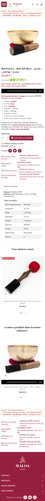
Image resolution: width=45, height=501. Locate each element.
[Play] (4, 91)
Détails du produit (11, 186)
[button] (22, 157)
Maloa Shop (15, 4)
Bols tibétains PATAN (34, 412)
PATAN (13, 101)
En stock (4, 146)
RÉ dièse (12, 106)
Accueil (3, 410)
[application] (22, 91)
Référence (8, 194)
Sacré (12, 104)
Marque (7, 192)
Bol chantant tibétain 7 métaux (13, 96)
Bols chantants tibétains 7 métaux (14, 412)
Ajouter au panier (21, 138)
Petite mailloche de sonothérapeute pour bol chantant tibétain (22, 302)
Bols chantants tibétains (15, 410)
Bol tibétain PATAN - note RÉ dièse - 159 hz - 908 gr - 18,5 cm (22, 388)
